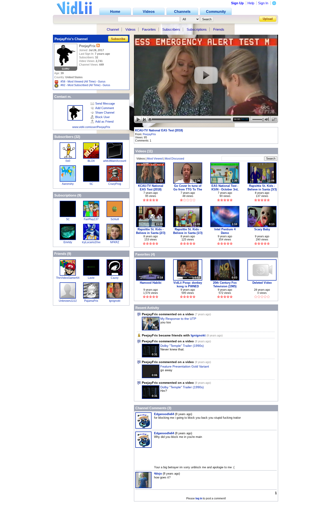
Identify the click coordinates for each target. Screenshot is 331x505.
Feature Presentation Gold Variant (184, 366)
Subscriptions (197, 29)
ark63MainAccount (114, 160)
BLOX (91, 160)
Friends (218, 29)
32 (77, 137)
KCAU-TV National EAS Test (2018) (159, 130)
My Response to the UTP (178, 318)
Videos (130, 29)
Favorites (149, 29)
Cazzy (114, 277)
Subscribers (171, 29)
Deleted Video (262, 282)
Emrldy (67, 242)
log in (198, 498)
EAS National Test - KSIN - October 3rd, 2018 (224, 187)
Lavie (91, 277)
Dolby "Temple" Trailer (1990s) (182, 345)
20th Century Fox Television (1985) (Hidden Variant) (225, 284)
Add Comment (104, 108)
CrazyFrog (114, 183)
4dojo (158, 473)
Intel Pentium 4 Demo (225, 231)
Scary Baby (262, 229)
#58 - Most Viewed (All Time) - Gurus (83, 81)
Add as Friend (104, 121)
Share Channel (104, 112)
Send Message (105, 103)
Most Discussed (174, 158)
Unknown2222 (68, 300)
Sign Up (237, 3)
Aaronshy (68, 183)
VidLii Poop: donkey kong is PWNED (187, 284)
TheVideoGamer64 (67, 277)
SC (91, 183)
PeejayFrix (149, 134)
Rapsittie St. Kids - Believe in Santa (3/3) (262, 187)
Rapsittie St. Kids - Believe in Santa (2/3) (150, 231)
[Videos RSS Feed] (98, 46)
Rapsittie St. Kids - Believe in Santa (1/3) (187, 231)
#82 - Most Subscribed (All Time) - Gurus (85, 85)
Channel (113, 29)
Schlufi (115, 219)
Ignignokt (114, 300)
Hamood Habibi (150, 282)
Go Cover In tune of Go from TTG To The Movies (187, 187)
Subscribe (118, 39)
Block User (102, 117)
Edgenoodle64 (164, 414)
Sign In (263, 3)
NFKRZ (114, 242)
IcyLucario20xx (91, 242)
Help (250, 3)
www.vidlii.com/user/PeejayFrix (91, 127)
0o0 (68, 160)
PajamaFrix (91, 300)
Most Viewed (155, 158)
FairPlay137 (91, 219)
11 (150, 151)
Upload (268, 19)
